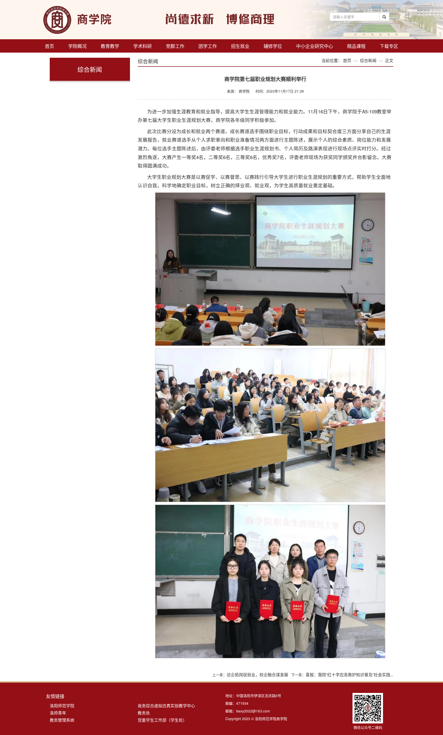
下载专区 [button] (389, 46)
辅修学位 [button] (273, 46)
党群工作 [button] (175, 46)
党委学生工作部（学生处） (162, 720)
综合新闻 (368, 60)
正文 (389, 60)
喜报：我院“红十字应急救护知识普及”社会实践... (349, 675)
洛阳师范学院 (62, 706)
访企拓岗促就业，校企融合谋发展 (257, 675)
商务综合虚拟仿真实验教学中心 (166, 706)
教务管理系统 (62, 720)
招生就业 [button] (240, 46)
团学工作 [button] (207, 46)
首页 (49, 46)
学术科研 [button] (142, 46)
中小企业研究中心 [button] (314, 46)
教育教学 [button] (110, 46)
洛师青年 (58, 713)
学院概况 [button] (77, 46)
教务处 (144, 713)
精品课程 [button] (356, 46)
